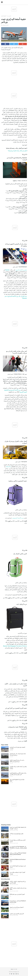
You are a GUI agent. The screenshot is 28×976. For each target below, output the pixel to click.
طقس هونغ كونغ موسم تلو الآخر (16, 833)
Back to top (14, 969)
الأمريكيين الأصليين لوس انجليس (17, 913)
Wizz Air (8, 466)
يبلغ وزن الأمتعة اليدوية (21, 270)
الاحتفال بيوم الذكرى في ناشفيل (16, 907)
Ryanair (7, 270)
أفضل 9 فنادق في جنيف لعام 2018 (17, 894)
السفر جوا (9, 15)
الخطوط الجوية (3, 15)
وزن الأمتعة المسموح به (17, 518)
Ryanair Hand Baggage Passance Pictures (15, 646)
